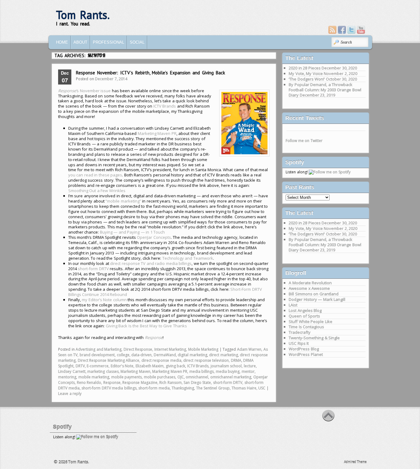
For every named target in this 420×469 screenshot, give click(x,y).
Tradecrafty (300, 332)
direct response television (206, 360)
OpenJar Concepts (154, 237)
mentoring (67, 377)
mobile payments (126, 377)
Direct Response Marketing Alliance (109, 360)
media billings (201, 371)
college (123, 354)
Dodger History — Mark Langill (317, 299)
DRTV (80, 365)
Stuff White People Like (310, 321)
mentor (248, 371)
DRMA (236, 360)
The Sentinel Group (213, 388)
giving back (175, 365)
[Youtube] (361, 30)
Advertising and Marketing (98, 349)
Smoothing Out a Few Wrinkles (96, 190)
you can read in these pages (95, 175)
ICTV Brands (164, 106)
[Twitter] (351, 30)
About (80, 42)
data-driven (141, 354)
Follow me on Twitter (304, 140)
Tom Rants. (83, 15)
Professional (108, 42)
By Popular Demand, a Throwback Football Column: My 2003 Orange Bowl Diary (325, 90)
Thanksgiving (183, 388)
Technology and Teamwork (187, 258)
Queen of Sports (304, 316)
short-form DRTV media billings (109, 388)
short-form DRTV (93, 268)
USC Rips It (299, 343)
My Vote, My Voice (306, 73)
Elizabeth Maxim (150, 365)
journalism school (226, 365)
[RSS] (332, 30)
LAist (293, 305)
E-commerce (98, 365)
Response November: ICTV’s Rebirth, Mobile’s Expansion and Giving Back (150, 73)
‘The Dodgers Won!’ (307, 79)
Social (137, 42)
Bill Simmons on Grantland (314, 294)
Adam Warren (249, 349)
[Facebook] (342, 30)
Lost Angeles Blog (305, 310)
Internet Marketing (170, 349)
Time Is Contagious (306, 326)
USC (261, 388)
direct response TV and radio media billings (151, 263)
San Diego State (197, 382)
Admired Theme (355, 462)
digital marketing (192, 354)
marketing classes (103, 371)
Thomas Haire (244, 388)
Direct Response (138, 349)
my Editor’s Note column (104, 299)
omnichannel (197, 377)
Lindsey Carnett (71, 371)
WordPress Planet (306, 354)
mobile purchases (160, 377)
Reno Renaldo (89, 382)
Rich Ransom (170, 382)
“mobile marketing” (123, 201)
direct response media (161, 360)
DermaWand (165, 354)
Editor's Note (122, 365)
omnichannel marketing (231, 377)
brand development (97, 354)
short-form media (154, 388)
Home (62, 42)
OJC (180, 377)
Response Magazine (139, 382)
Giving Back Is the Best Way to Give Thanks (146, 326)
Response (112, 382)
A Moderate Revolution (310, 283)
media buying (228, 371)
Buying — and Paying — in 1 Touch (132, 232)
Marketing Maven (135, 371)
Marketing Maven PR (157, 133)
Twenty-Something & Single (314, 338)
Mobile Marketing (203, 349)
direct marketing (223, 354)
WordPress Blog (304, 349)
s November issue (84, 90)
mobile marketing (93, 377)
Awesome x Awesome (309, 288)
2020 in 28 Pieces (305, 68)
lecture (250, 365)
